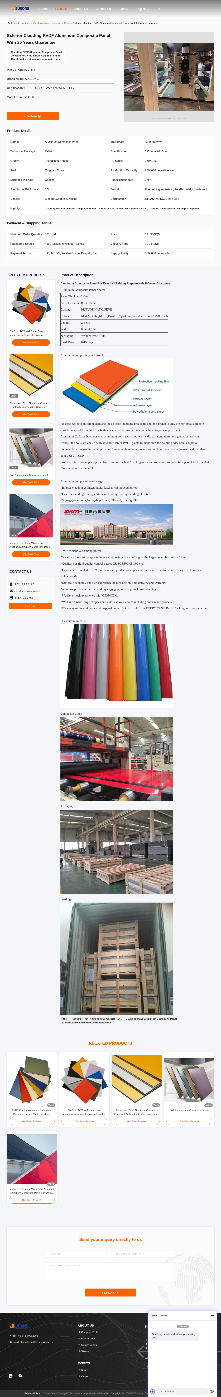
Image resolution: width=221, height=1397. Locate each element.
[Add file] (152, 1391)
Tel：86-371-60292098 (25, 1335)
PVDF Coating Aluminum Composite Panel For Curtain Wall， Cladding (31, 1112)
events (123, 9)
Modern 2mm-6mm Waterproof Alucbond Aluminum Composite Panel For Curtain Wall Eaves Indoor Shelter (30, 547)
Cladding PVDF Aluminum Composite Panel (151, 1018)
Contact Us (103, 9)
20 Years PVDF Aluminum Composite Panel (86, 1022)
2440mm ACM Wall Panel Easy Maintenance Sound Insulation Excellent (26, 335)
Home (43, 9)
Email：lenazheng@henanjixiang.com (33, 1342)
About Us (81, 9)
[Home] (20, 8)
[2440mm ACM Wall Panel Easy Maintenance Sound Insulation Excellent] (84, 1080)
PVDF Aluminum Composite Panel (51, 23)
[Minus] (212, 1315)
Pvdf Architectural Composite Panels (29, 475)
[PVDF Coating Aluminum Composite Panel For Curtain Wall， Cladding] (32, 1080)
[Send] (212, 1391)
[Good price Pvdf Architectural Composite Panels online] (31, 447)
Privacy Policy (32, 1393)
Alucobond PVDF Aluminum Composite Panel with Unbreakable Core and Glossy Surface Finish (30, 407)
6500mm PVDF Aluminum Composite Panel (97, 1018)
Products (61, 9)
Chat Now (30, 116)
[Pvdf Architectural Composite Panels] (189, 1080)
